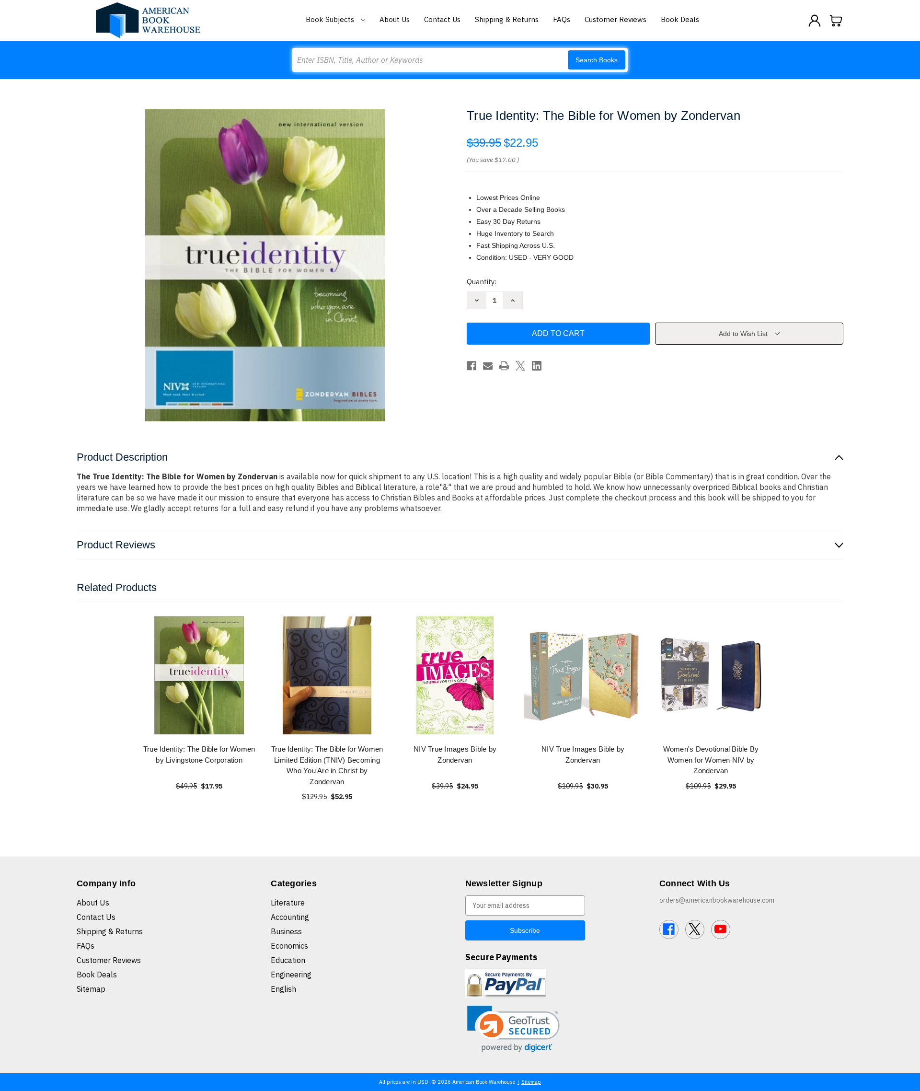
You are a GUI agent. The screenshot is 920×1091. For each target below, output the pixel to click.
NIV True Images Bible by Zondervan (455, 754)
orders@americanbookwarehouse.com (716, 900)
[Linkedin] (536, 365)
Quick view (199, 675)
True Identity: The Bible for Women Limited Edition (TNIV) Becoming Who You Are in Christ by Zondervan (327, 765)
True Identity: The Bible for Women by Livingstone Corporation (199, 754)
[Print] (504, 365)
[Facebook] (471, 365)
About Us (395, 19)
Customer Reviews (615, 19)
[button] (513, 1029)
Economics (289, 946)
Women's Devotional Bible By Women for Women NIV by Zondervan (711, 760)
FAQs (561, 19)
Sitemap (91, 989)
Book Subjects (331, 19)
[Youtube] (721, 929)
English (283, 989)
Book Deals (680, 19)
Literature (288, 902)
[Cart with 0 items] (836, 20)
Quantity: (481, 281)
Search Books (596, 60)
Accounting (290, 917)
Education (288, 960)
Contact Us (442, 19)
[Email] (488, 365)
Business (286, 931)
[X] (520, 365)
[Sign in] (814, 20)
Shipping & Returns (507, 19)
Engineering (291, 974)
